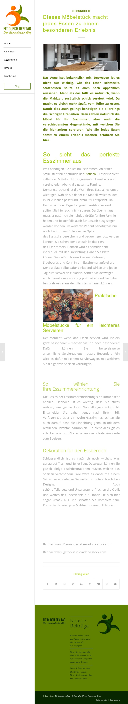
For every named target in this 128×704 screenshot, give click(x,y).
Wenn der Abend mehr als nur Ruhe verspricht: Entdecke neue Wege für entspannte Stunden (81, 657)
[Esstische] (81, 57)
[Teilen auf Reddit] (107, 584)
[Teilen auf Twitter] (56, 584)
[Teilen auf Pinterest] (73, 584)
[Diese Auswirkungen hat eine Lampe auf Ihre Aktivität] (125, 352)
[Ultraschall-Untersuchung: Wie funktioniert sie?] (2, 352)
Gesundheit (81, 11)
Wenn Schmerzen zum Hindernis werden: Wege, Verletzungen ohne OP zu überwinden (81, 673)
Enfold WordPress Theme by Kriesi (86, 696)
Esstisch (90, 174)
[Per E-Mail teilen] (115, 584)
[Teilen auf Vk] (98, 584)
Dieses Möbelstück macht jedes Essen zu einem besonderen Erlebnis (75, 23)
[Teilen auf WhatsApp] (64, 584)
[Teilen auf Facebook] (47, 584)
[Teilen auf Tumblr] (90, 584)
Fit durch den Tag (62, 696)
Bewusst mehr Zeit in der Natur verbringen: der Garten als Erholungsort (80, 640)
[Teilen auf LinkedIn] (81, 584)
